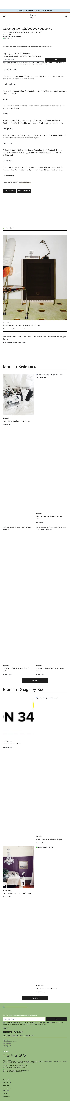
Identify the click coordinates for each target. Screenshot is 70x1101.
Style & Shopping (7, 1088)
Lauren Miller (22, 342)
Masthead (6, 1040)
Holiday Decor (7, 741)
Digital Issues (6, 1096)
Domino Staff (7, 35)
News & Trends (8, 322)
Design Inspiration (7, 1082)
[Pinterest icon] (12, 1055)
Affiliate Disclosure (9, 1042)
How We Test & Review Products (18, 1036)
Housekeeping (6, 1090)
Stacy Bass (40, 842)
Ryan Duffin (24, 328)
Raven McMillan (8, 328)
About (6, 1028)
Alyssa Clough (8, 424)
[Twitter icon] (20, 1055)
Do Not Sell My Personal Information (13, 1071)
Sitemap (5, 1046)
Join (56, 59)
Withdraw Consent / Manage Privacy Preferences (16, 1070)
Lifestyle (5, 1093)
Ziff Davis (14, 1065)
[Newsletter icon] (4, 1055)
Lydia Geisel (7, 342)
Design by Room (8, 25)
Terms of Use (58, 62)
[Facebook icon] (16, 1055)
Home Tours (7, 334)
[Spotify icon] (24, 1055)
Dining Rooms (7, 890)
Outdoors (39, 836)
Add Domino (7, 38)
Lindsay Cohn (7, 674)
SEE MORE (35, 680)
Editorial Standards (26, 182)
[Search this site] (66, 17)
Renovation (6, 1085)
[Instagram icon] (8, 1055)
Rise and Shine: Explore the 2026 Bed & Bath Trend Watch (35, 10)
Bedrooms (16, 25)
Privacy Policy (25, 64)
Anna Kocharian (8, 747)
